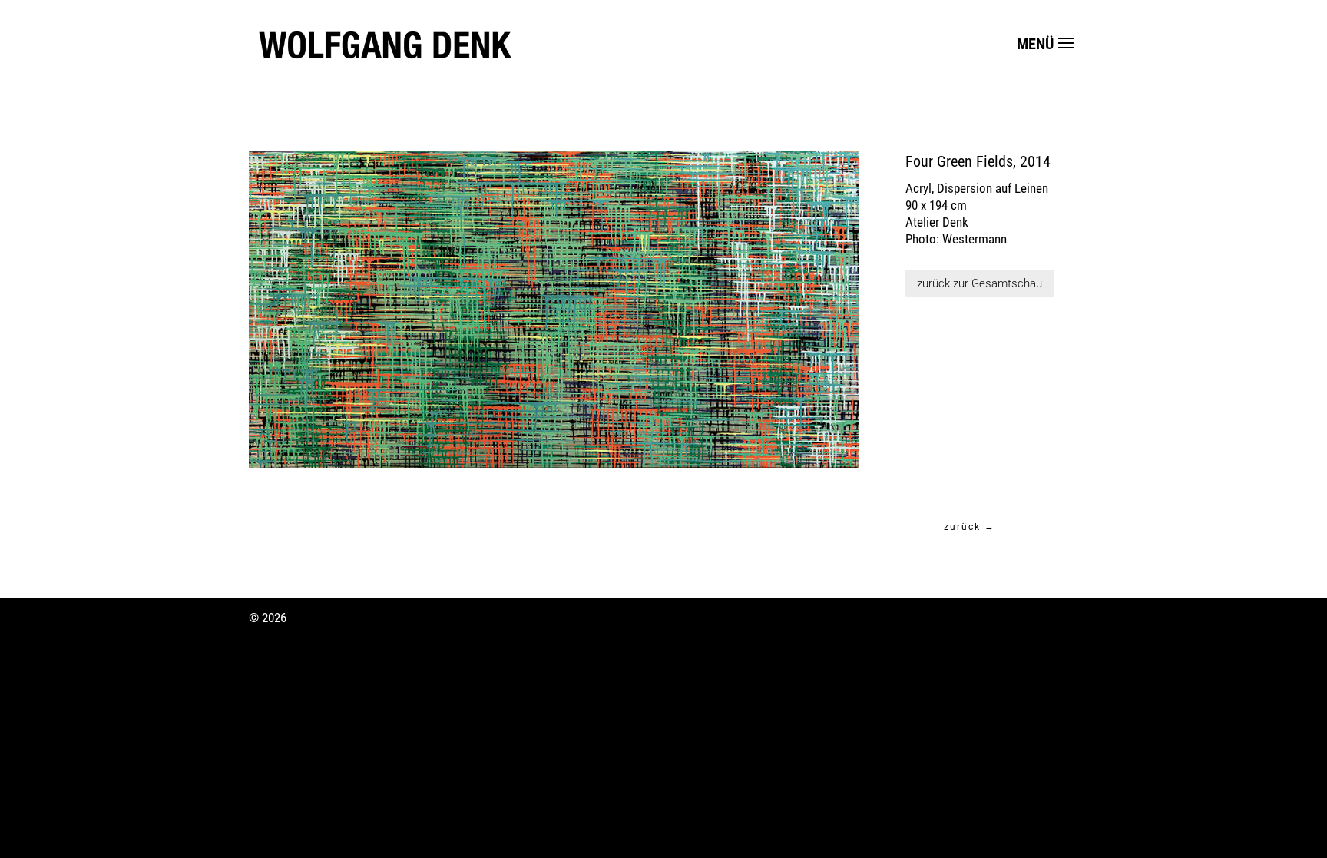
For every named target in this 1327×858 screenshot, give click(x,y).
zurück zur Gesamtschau (979, 283)
